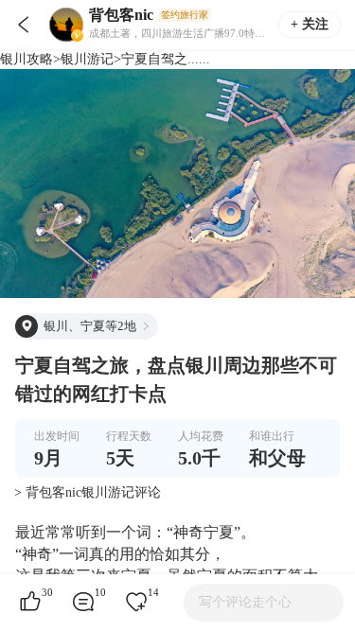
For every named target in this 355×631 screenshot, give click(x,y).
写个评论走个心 (245, 602)
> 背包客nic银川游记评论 (87, 492)
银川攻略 (26, 59)
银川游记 (87, 59)
